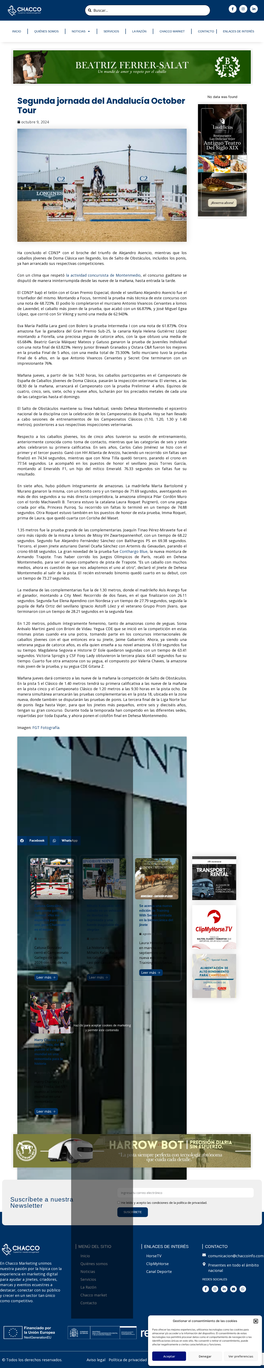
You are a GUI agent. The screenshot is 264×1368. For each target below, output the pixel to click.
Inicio (16, 31)
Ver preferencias (241, 1356)
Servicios (111, 31)
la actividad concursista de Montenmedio (103, 275)
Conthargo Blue (133, 551)
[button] (256, 1321)
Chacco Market (172, 31)
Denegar (205, 1356)
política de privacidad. (192, 1203)
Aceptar (169, 1356)
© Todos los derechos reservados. (32, 1359)
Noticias (78, 31)
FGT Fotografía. (46, 727)
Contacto (206, 31)
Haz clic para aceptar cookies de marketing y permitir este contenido (102, 1027)
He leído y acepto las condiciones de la (164, 1203)
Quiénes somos (46, 31)
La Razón (139, 31)
